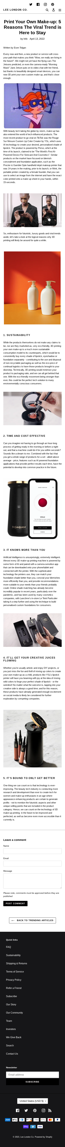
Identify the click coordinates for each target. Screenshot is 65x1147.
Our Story (11, 1004)
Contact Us (12, 1053)
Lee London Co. (15, 10)
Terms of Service (15, 971)
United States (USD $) (32, 1101)
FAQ (8, 947)
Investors (11, 1029)
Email (6, 858)
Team (9, 1021)
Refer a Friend (13, 988)
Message (7, 871)
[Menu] (60, 10)
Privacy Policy (13, 980)
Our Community (14, 1012)
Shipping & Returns (16, 963)
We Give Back (13, 1037)
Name (6, 846)
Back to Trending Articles (34, 920)
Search (10, 1045)
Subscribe (11, 996)
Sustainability (13, 955)
